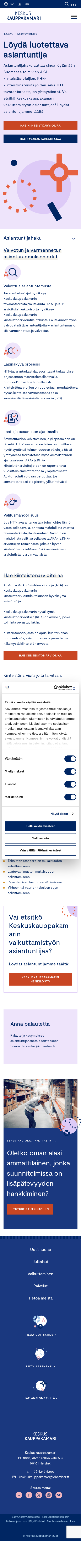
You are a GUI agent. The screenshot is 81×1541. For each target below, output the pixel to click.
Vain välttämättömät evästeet (40, 850)
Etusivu (8, 33)
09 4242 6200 (43, 1471)
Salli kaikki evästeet (40, 826)
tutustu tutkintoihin (31, 1209)
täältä (38, 111)
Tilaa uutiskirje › (40, 1334)
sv (12, 4)
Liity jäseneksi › (40, 1366)
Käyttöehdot (37, 1521)
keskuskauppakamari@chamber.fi (44, 1477)
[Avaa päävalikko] (74, 16)
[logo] (23, 16)
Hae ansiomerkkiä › (40, 1398)
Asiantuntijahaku (27, 33)
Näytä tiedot (59, 813)
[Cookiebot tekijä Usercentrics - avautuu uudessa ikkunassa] (58, 688)
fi (19, 4)
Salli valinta (40, 838)
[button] (71, 4)
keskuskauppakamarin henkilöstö (40, 979)
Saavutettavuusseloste (26, 1516)
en (27, 4)
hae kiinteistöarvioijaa (40, 125)
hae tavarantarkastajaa (40, 139)
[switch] (70, 771)
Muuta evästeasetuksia (61, 1521)
